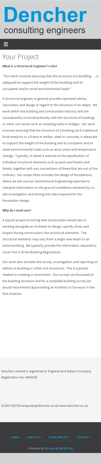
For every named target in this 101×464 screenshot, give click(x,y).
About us (34, 437)
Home (15, 437)
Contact (83, 437)
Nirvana (49, 448)
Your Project (59, 437)
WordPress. (65, 448)
